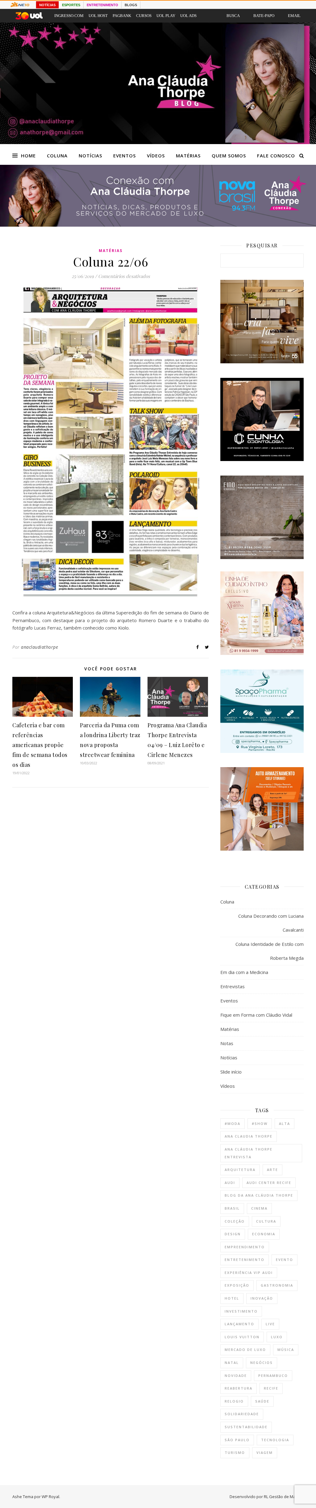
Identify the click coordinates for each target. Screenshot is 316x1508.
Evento (284, 1259)
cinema (259, 1208)
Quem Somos (229, 155)
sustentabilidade (246, 1427)
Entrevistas (232, 986)
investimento (241, 1311)
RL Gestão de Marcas (284, 1496)
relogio (234, 1401)
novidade (236, 1375)
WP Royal (50, 1496)
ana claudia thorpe (248, 1136)
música (285, 1349)
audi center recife (269, 1182)
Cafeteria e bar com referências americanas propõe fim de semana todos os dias (40, 744)
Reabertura (238, 1388)
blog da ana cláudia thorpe (259, 1195)
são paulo (237, 1440)
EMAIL (294, 15)
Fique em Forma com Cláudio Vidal (256, 1015)
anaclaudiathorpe (39, 647)
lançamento (239, 1324)
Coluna (57, 155)
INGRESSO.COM (69, 15)
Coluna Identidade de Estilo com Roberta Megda (269, 951)
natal (232, 1362)
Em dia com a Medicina (244, 972)
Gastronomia (277, 1285)
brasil (232, 1208)
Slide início (231, 1072)
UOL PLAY (165, 15)
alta (284, 1123)
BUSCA (233, 15)
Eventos (124, 155)
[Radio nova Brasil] (158, 225)
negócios (261, 1362)
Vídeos (156, 155)
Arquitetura (240, 1169)
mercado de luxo (245, 1349)
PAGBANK (122, 15)
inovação (262, 1298)
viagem (264, 1452)
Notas (226, 1043)
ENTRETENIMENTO (102, 5)
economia (263, 1234)
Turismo (235, 1452)
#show (260, 1123)
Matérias (188, 155)
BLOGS (131, 5)
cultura (266, 1221)
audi (230, 1182)
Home (28, 155)
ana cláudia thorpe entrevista (248, 1153)
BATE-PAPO (263, 15)
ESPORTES (71, 5)
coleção (235, 1221)
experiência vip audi (249, 1272)
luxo (277, 1337)
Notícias (90, 155)
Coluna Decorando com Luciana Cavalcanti (271, 923)
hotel (232, 1298)
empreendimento (245, 1247)
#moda (232, 1123)
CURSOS (144, 15)
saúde (262, 1401)
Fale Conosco (276, 155)
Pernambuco (273, 1375)
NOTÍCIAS (47, 5)
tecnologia (275, 1440)
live (270, 1324)
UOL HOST (98, 15)
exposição (237, 1285)
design (233, 1234)
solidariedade (242, 1414)
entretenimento (244, 1259)
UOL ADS (188, 15)
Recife (271, 1388)
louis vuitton (242, 1337)
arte (272, 1169)
